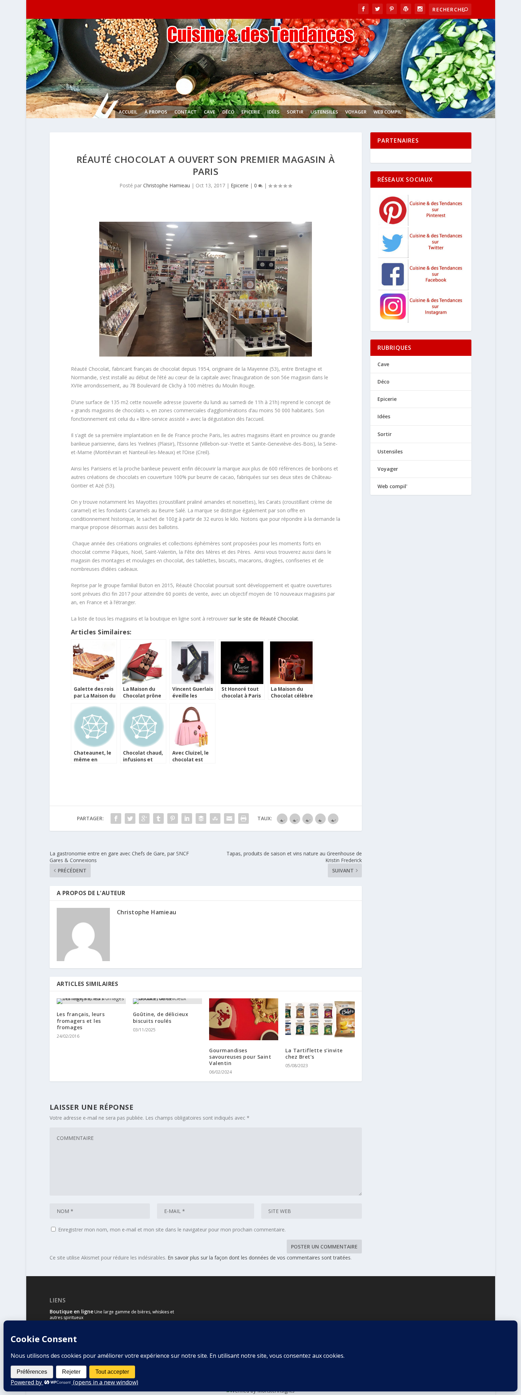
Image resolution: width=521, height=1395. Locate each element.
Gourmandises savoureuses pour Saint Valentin (240, 1056)
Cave (209, 112)
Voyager (355, 112)
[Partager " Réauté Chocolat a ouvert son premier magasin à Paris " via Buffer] (201, 818)
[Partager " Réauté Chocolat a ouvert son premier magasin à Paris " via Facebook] (116, 818)
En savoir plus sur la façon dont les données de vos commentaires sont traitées (259, 1257)
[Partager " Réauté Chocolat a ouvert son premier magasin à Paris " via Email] (229, 818)
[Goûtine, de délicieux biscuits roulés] (167, 1001)
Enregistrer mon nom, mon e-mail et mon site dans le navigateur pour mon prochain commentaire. (172, 1229)
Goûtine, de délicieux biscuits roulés (161, 1017)
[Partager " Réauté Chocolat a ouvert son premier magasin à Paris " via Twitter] (130, 818)
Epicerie (250, 112)
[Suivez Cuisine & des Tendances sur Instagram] (421, 320)
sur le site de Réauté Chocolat (263, 618)
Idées (273, 112)
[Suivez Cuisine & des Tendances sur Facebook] (421, 288)
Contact (185, 112)
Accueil (128, 112)
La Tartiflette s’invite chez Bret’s (314, 1053)
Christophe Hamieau (166, 185)
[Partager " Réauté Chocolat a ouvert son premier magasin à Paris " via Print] (243, 818)
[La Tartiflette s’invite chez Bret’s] (319, 1019)
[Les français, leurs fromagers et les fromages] (91, 1001)
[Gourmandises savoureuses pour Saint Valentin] (243, 1019)
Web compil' (388, 112)
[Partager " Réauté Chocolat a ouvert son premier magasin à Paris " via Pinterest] (173, 818)
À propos (156, 112)
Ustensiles (324, 112)
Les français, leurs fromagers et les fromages (81, 1020)
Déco (228, 112)
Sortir (295, 112)
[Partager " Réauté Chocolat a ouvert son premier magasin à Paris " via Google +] (144, 818)
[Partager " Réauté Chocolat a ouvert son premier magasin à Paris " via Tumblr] (158, 818)
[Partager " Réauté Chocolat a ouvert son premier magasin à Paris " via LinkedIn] (187, 818)
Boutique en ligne (71, 1311)
